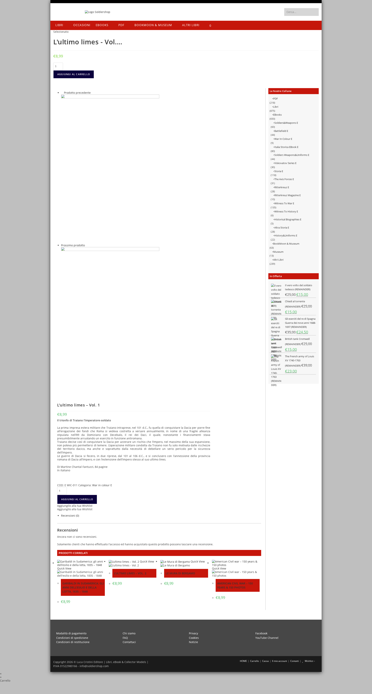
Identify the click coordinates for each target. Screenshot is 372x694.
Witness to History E (286, 211)
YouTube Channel (266, 638)
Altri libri (278, 259)
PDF (275, 98)
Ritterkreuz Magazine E (287, 195)
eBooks (277, 114)
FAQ (125, 638)
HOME (243, 661)
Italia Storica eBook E (286, 147)
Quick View (64, 568)
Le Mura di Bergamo (180, 573)
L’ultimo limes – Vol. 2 (130, 573)
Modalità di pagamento (71, 633)
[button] (74, 506)
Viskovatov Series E (285, 163)
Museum (278, 251)
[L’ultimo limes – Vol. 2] (110, 321)
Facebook (261, 633)
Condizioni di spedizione (72, 638)
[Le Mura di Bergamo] (110, 169)
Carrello (254, 661)
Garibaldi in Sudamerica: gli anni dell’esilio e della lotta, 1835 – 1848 (83, 587)
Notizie (193, 642)
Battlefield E (281, 131)
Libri (275, 106)
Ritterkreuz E (281, 187)
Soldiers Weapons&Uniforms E (291, 155)
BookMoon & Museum (286, 243)
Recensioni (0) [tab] (70, 515)
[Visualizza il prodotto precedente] (62, 92)
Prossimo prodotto (73, 245)
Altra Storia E (281, 227)
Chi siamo (129, 633)
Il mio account (279, 661)
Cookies (194, 638)
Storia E (278, 171)
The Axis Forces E (284, 179)
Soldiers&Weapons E (286, 123)
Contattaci (129, 642)
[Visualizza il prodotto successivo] (87, 245)
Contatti (294, 661)
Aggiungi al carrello (73, 74)
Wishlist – (309, 661)
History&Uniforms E (285, 235)
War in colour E (283, 139)
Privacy (193, 633)
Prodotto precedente (77, 92)
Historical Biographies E (287, 219)
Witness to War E (284, 203)
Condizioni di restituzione (73, 642)
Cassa (265, 661)
